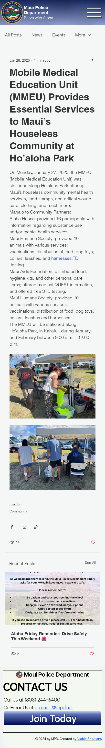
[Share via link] (35, 527)
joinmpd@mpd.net (54, 707)
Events (58, 35)
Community (18, 511)
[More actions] (92, 61)
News (37, 35)
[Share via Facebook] (12, 527)
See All (90, 562)
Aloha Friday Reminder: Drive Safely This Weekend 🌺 (49, 636)
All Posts (13, 35)
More (80, 35)
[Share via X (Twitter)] (23, 527)
